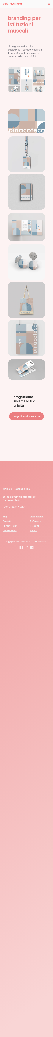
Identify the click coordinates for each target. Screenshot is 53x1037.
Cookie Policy (10, 530)
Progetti (34, 525)
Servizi (33, 530)
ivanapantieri (36, 516)
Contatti (7, 521)
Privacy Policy (10, 525)
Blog (5, 516)
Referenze (35, 521)
